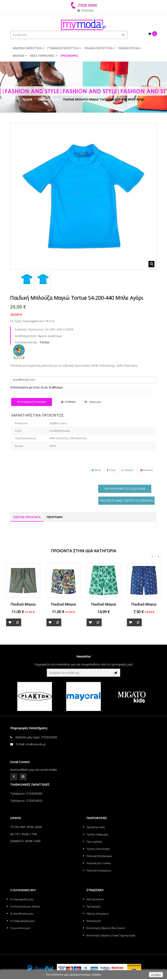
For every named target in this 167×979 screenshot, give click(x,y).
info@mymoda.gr (36, 744)
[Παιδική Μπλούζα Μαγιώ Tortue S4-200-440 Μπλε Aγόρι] (27, 279)
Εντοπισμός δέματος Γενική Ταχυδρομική (111, 935)
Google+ (129, 470)
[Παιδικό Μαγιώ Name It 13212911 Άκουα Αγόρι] (104, 580)
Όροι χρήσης (94, 841)
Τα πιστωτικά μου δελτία (25, 906)
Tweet (97, 470)
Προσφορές (94, 906)
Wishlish (95, 402)
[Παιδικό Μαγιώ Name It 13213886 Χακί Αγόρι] (23, 580)
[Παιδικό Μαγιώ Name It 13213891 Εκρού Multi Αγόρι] (63, 580)
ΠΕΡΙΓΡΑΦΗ (55, 517)
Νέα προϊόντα (95, 899)
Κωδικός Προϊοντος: (29, 329)
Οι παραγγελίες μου (22, 899)
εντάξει (156, 974)
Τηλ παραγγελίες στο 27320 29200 (124, 488)
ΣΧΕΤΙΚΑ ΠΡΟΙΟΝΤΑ (27, 517)
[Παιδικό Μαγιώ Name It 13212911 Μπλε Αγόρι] (144, 580)
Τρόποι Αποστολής (98, 849)
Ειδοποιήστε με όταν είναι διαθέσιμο (36, 387)
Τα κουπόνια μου (20, 928)
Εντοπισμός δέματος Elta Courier (106, 928)
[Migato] (110, 696)
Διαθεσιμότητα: (26, 336)
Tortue (44, 342)
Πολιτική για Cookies (99, 863)
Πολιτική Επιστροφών (99, 856)
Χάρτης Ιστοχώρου (98, 913)
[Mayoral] (61, 696)
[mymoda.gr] (83, 25)
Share (112, 470)
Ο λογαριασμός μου (23, 890)
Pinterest (147, 470)
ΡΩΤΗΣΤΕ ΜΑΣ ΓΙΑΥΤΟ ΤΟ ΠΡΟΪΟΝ (126, 500)
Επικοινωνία (94, 921)
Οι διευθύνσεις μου (22, 913)
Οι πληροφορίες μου (22, 921)
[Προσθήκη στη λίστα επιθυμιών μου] (10, 622)
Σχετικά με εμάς (96, 827)
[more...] (19, 351)
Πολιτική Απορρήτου (99, 870)
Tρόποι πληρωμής (97, 834)
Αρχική (27, 99)
